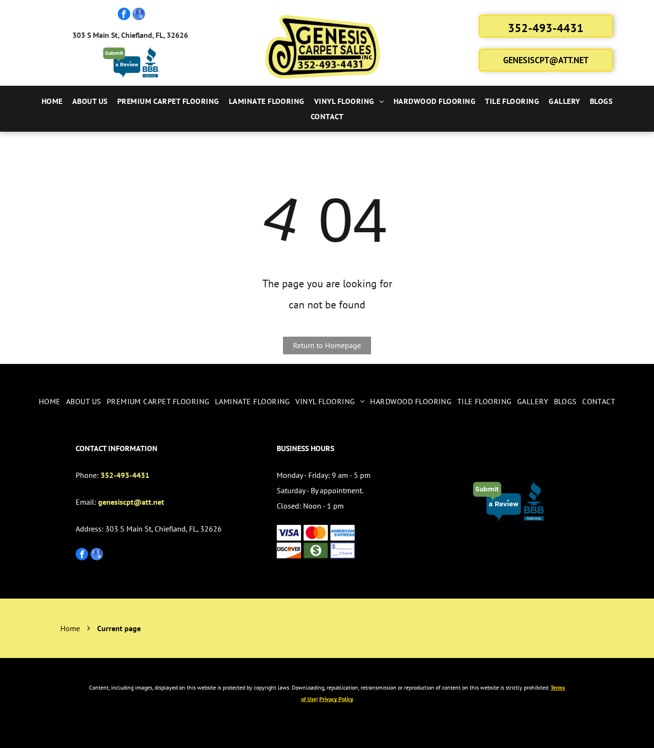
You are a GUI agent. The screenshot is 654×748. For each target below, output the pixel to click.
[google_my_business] (139, 15)
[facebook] (124, 15)
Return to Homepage (327, 345)
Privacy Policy (336, 699)
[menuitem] (52, 101)
